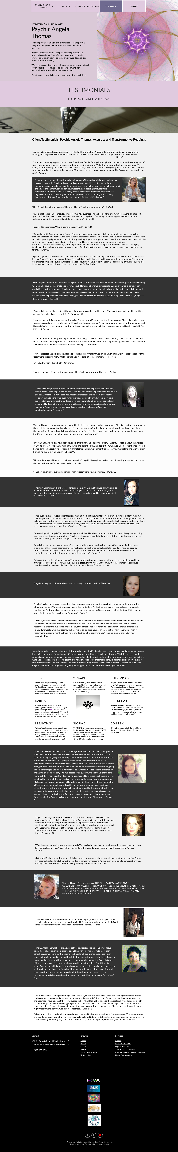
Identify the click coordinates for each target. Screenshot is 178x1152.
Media (83, 1049)
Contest (84, 1046)
